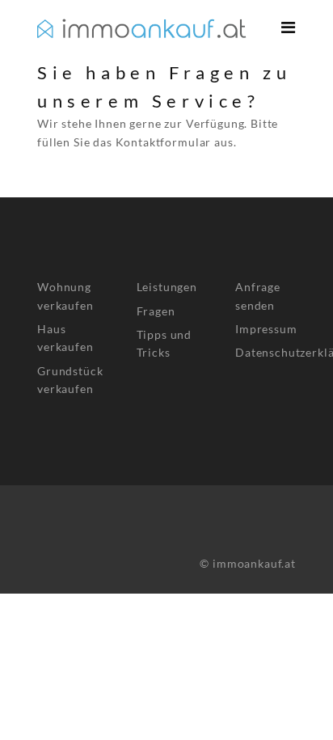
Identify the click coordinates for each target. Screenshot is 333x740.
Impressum (266, 329)
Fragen (156, 311)
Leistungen (167, 287)
